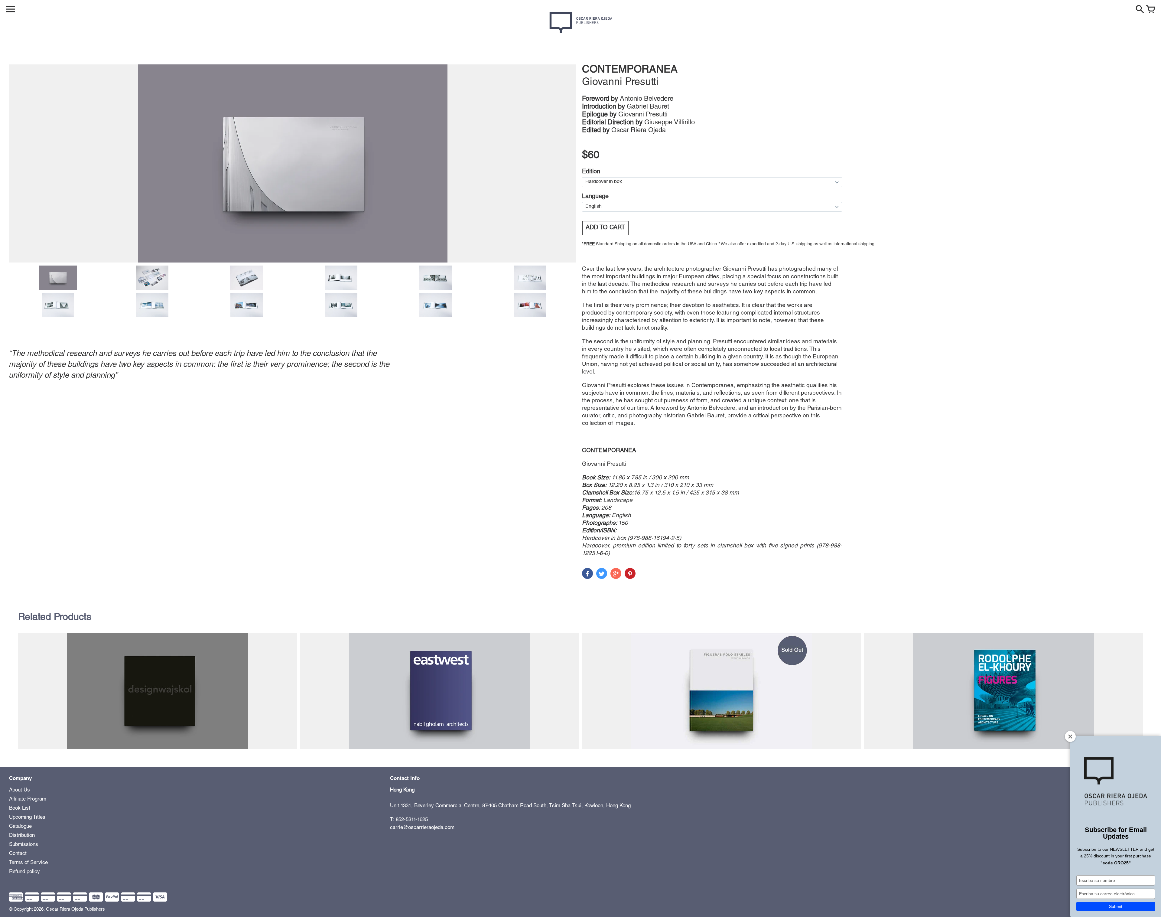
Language (595, 197)
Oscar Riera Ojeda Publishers (75, 909)
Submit (1115, 906)
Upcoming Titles (27, 817)
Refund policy (24, 872)
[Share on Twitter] (601, 573)
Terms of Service (28, 863)
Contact (18, 854)
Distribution (22, 835)
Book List (19, 808)
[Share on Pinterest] (630, 573)
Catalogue (20, 826)
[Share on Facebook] (587, 573)
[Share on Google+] (615, 573)
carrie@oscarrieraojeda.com (422, 828)
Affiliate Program (27, 799)
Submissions (23, 844)
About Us (19, 790)
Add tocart (605, 228)
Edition (591, 172)
